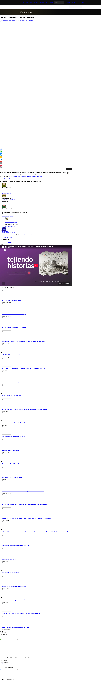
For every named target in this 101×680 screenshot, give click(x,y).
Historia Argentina (29, 20)
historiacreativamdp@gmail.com (7, 663)
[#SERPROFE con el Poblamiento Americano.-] (6, 434)
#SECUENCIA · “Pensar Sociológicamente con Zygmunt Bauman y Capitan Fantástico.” (25, 504)
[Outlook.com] (36, 159)
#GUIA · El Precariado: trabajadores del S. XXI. (14, 586)
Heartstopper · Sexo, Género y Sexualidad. (13, 463)
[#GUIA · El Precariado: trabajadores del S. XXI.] (6, 584)
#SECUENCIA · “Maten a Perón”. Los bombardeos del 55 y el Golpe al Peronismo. (23, 341)
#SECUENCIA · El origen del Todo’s (11, 572)
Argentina (2, 178)
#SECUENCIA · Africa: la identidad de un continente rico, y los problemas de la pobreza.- (25, 409)
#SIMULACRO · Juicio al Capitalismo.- (12, 395)
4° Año (20, 20)
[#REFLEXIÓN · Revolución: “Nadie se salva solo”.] (6, 379)
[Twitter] (36, 155)
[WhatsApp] (36, 151)
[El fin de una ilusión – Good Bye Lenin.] (6, 298)
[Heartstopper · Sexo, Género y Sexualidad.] (6, 461)
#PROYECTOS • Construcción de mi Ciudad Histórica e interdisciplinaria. (21, 613)
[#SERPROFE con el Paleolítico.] (6, 447)
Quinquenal (11, 178)
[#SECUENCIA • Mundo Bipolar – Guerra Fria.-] (6, 597)
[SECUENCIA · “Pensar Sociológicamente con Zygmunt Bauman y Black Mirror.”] (6, 488)
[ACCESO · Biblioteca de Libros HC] (6, 352)
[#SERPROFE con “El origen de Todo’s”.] (6, 475)
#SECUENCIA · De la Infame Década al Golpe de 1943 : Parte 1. (18, 423)
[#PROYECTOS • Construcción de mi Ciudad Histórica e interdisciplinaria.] (6, 611)
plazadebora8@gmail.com (28, 234)
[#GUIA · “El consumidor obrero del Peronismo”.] (6, 325)
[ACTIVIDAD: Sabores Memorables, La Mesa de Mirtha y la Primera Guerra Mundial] (6, 366)
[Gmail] (36, 161)
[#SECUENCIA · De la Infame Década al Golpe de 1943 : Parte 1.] (6, 420)
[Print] (36, 163)
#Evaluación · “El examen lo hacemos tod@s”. (14, 314)
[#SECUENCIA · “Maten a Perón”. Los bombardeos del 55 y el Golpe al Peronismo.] (6, 338)
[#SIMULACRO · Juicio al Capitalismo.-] (6, 393)
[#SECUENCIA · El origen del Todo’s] (6, 570)
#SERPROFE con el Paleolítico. (10, 450)
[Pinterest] (36, 165)
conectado (9, 242)
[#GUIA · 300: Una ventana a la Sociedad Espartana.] (6, 624)
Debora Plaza (5, 231)
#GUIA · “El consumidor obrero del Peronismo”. (14, 327)
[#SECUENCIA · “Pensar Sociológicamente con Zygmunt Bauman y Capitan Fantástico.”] (6, 502)
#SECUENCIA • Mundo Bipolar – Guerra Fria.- (14, 600)
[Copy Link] (36, 167)
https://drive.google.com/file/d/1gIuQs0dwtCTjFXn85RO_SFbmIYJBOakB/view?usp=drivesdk (26, 176)
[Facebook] (36, 149)
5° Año (23, 20)
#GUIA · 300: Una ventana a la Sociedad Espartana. (15, 627)
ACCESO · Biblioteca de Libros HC (11, 354)
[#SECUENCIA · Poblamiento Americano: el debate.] (6, 543)
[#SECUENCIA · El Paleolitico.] (6, 556)
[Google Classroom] (36, 157)
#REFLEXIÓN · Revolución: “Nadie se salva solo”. (15, 382)
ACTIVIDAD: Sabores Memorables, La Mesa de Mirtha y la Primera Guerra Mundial (23, 368)
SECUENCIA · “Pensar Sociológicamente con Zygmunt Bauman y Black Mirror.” (23, 491)
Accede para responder (7, 193)
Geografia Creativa (15, 20)
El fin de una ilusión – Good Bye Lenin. (12, 300)
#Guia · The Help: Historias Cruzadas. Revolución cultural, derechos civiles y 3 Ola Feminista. (26, 518)
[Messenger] (36, 153)
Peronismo (6, 178)
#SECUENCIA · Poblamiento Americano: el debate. (15, 545)
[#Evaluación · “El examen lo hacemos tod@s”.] (6, 311)
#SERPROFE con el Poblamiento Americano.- (14, 436)
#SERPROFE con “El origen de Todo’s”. (12, 477)
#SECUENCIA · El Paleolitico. (9, 559)
